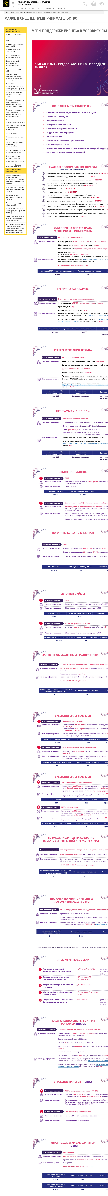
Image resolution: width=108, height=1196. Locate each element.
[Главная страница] (7, 12)
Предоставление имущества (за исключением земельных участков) (15, 189)
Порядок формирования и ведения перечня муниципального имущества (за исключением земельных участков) (15, 179)
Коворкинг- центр (11, 133)
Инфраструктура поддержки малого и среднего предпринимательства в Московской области (15, 113)
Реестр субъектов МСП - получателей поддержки (13, 56)
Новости (8, 40)
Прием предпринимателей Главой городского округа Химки (14, 94)
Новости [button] (21, 8)
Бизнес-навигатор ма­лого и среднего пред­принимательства (14, 145)
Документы (49, 8)
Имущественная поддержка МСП (15, 70)
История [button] (31, 8)
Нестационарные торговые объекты (14, 138)
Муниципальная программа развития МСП (14, 45)
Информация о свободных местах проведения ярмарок (15, 88)
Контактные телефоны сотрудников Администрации (15, 121)
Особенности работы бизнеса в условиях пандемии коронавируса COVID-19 (15, 164)
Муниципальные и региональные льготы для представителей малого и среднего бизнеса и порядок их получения (15, 79)
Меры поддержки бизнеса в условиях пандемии (14, 171)
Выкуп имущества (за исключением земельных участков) (14, 197)
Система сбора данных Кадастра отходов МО (13, 157)
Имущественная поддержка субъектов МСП (15, 204)
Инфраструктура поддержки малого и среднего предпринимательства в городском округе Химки (15, 103)
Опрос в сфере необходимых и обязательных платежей (15, 151)
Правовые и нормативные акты (14, 36)
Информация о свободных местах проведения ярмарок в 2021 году (15, 211)
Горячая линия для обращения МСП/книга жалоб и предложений (15, 128)
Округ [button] (40, 8)
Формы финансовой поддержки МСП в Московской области (12, 63)
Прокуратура (60, 8)
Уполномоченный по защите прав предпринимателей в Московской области (15, 218)
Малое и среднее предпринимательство (22, 12)
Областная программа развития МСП (13, 51)
